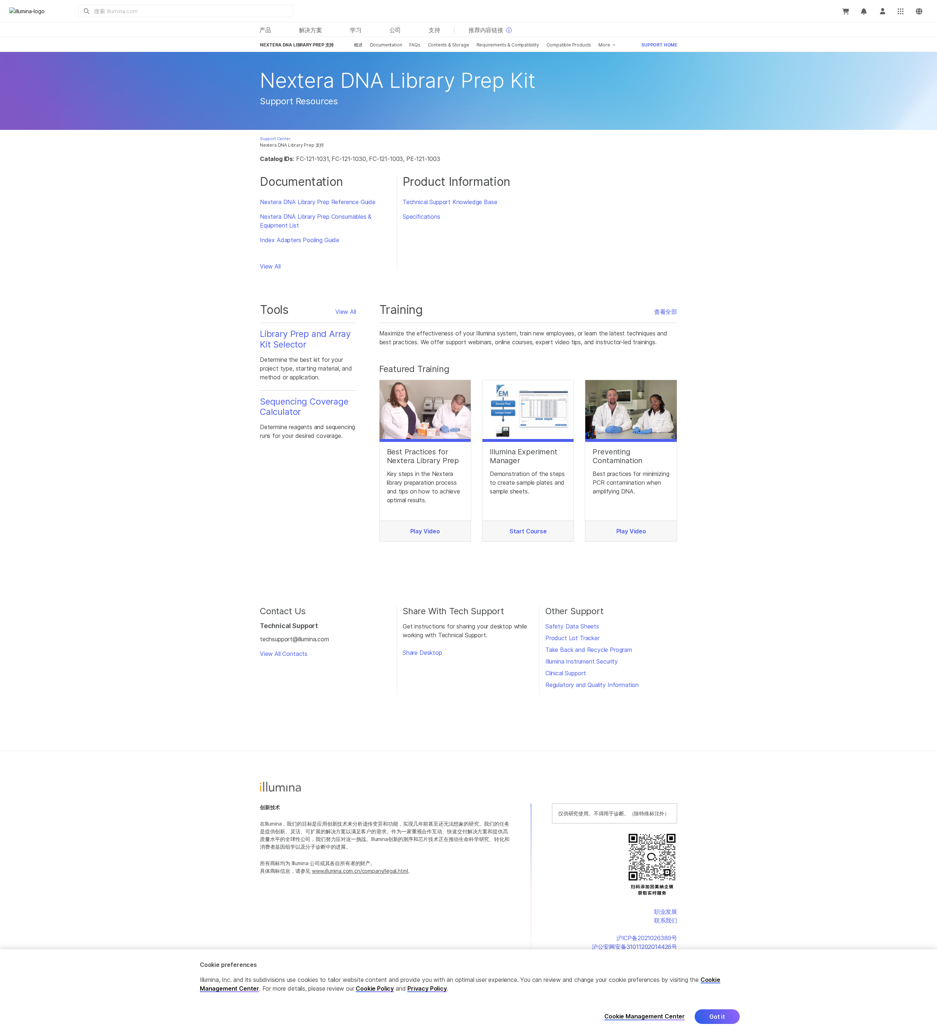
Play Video (425, 531)
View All (270, 266)
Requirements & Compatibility (508, 45)
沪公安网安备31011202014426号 (634, 946)
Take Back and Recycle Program (588, 649)
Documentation (386, 45)
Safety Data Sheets (572, 626)
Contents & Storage (448, 45)
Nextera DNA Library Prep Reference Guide (318, 202)
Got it (717, 1016)
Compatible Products (568, 45)
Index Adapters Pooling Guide (299, 240)
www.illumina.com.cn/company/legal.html (360, 871)
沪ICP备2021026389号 (646, 938)
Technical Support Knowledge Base (450, 202)
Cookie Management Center (644, 1016)
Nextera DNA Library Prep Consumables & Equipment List (316, 221)
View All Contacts (283, 653)
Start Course (528, 531)
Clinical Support (565, 673)
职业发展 (665, 911)
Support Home (659, 45)
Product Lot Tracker (572, 638)
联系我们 (665, 920)
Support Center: (275, 138)
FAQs (414, 45)
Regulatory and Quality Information (592, 684)
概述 (358, 45)
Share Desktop (422, 652)
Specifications (421, 216)
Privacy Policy (427, 988)
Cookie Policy (375, 988)
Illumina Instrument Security (581, 661)
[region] (468, 992)
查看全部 (665, 311)
